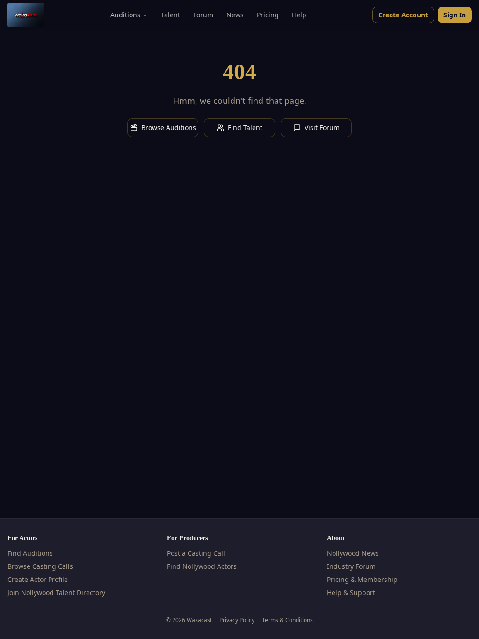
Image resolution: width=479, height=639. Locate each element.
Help (299, 14)
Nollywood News (353, 553)
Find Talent (245, 127)
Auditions (125, 14)
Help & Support (351, 592)
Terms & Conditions (287, 620)
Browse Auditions (168, 127)
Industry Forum (351, 566)
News (235, 14)
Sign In (454, 14)
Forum (203, 14)
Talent (170, 14)
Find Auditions (30, 553)
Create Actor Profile (37, 579)
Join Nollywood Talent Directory (56, 592)
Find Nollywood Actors (202, 566)
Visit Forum (322, 127)
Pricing (268, 14)
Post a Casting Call (196, 553)
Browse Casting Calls (40, 566)
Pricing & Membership (362, 579)
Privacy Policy (236, 620)
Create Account (403, 14)
